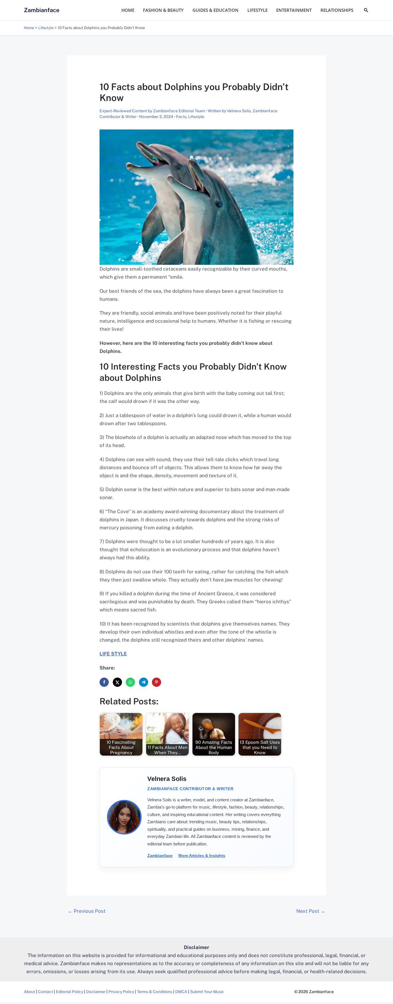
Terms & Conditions (154, 991)
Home (127, 10)
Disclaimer (96, 991)
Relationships (336, 10)
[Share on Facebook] (104, 682)
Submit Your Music (207, 991)
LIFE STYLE (113, 654)
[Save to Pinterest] (156, 682)
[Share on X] (117, 682)
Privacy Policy (121, 991)
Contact (45, 991)
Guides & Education (215, 10)
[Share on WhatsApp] (130, 682)
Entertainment (294, 10)
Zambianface (41, 10)
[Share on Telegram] (143, 682)
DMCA (181, 991)
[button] (366, 10)
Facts (181, 116)
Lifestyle (257, 10)
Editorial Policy (69, 991)
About (29, 991)
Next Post (310, 911)
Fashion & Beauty (163, 10)
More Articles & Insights (201, 855)
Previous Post (87, 911)
